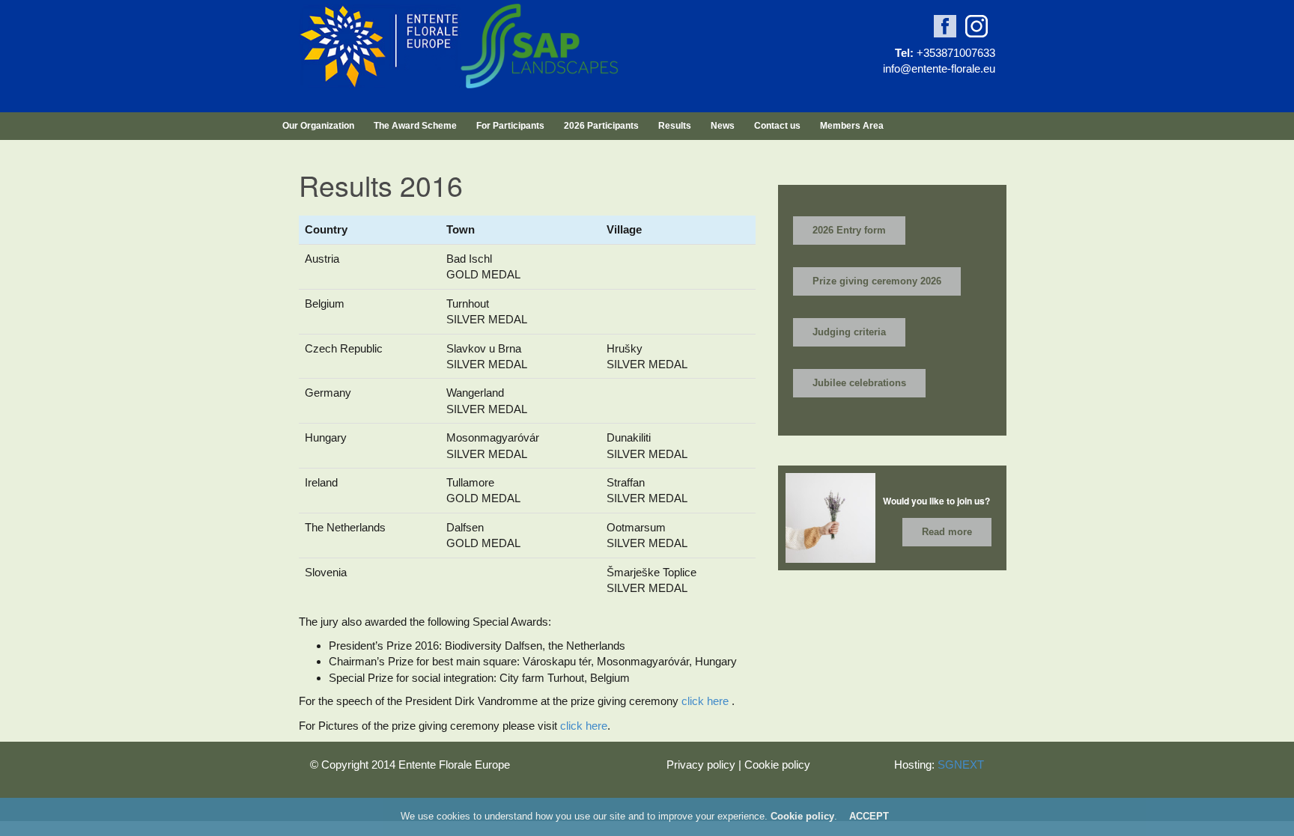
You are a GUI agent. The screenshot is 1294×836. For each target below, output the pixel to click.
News (723, 125)
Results (674, 125)
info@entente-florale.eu (939, 68)
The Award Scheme (415, 125)
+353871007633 (956, 52)
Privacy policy (700, 764)
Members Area (852, 125)
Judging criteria (849, 332)
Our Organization (318, 125)
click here (705, 701)
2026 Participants (601, 125)
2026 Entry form (849, 230)
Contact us (777, 125)
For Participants (510, 125)
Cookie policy (777, 764)
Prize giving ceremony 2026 (876, 281)
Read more (947, 531)
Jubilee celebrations (859, 382)
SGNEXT (961, 764)
